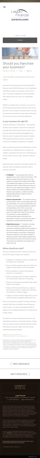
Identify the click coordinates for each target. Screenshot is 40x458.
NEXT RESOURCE (19, 374)
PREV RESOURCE (21, 364)
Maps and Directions (27, 399)
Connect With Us (20, 387)
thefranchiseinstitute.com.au (10, 336)
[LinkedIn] (29, 78)
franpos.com (18, 334)
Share (30, 71)
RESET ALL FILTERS (21, 35)
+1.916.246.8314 (13, 399)
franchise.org (11, 334)
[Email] (29, 81)
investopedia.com (23, 336)
